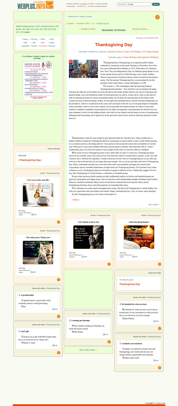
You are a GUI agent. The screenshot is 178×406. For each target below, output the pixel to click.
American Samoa (115, 51)
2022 (37, 29)
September (25, 46)
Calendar (71, 23)
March (42, 39)
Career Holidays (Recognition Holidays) (141, 57)
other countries (153, 204)
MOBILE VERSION (73, 3)
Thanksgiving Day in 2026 (31, 26)
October (34, 46)
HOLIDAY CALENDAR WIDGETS (98, 6)
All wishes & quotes (126, 280)
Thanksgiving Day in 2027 (50, 26)
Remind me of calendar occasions (80, 16)
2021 (41, 29)
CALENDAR (84, 3)
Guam (126, 51)
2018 (54, 29)
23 (93, 23)
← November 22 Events (87, 29)
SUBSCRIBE (71, 6)
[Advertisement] (38, 16)
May (25, 42)
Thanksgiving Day (53, 173)
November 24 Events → (140, 29)
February (34, 39)
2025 (23, 29)
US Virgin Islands (151, 51)
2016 (22, 32)
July (42, 42)
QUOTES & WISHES (101, 3)
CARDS (91, 3)
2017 (17, 32)
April (52, 39)
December (51, 46)
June (34, 42)
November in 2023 (83, 23)
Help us (76, 200)
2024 (28, 29)
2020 (45, 29)
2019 (50, 29)
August (51, 42)
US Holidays (136, 51)
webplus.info (160, 403)
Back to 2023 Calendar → (88, 350)
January (25, 39)
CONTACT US (82, 6)
